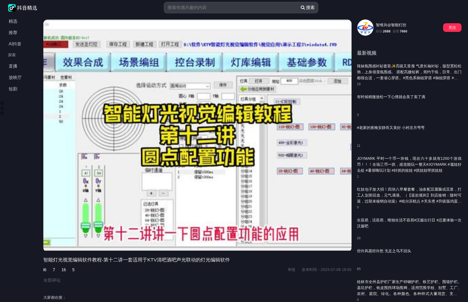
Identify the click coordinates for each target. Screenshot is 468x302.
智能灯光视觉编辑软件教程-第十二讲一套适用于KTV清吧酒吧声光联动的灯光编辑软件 (136, 260)
